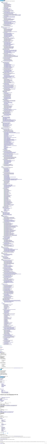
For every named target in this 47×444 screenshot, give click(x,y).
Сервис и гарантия (4, 385)
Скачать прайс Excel (4, 421)
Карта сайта (1, 440)
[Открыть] (7, 3)
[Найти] (0, 380)
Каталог (1, 379)
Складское (3, 360)
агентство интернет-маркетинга (8, 439)
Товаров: (1, 398)
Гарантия (3, 420)
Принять (4, 443)
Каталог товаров (3, 429)
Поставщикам (1, 378)
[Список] (1, 399)
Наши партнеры (3, 427)
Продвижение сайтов (2, 439)
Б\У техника (2, 352)
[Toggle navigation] (1, 382)
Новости (2, 423)
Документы (3, 384)
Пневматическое (4, 366)
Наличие (2, 401)
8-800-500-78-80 (2, 376)
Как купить (1, 418)
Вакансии (3, 430)
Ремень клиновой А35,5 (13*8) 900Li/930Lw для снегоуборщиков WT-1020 (8, 405)
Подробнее (1, 443)
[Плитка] (0, 399)
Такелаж (3, 361)
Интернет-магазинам (4, 424)
